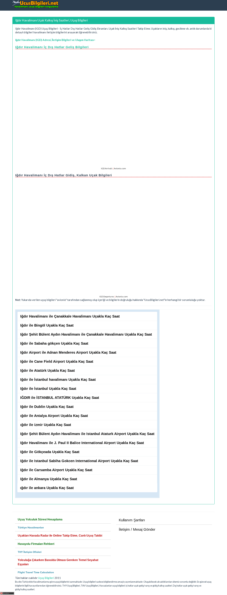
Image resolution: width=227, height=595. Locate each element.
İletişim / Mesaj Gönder (137, 529)
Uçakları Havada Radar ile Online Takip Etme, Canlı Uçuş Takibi (60, 535)
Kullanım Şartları (132, 520)
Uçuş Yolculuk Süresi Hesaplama (40, 519)
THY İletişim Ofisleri (29, 552)
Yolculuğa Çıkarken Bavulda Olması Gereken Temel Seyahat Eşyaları (58, 562)
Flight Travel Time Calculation (36, 572)
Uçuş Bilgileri (46, 577)
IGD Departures (106, 296)
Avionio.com (120, 168)
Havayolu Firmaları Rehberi (36, 543)
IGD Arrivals (106, 168)
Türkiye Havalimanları (31, 527)
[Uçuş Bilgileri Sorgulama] (35, 4)
